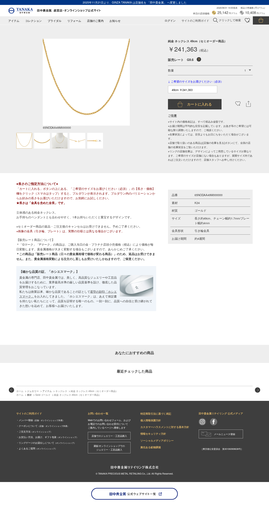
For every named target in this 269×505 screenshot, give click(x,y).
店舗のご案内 (95, 21)
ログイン (170, 20)
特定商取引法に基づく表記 (155, 413)
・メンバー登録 (40, 420)
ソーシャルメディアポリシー (157, 440)
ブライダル (54, 21)
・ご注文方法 (34, 431)
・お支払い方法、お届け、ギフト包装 (47, 437)
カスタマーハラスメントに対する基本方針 (164, 427)
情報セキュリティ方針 (153, 433)
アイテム (13, 21)
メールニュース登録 (224, 434)
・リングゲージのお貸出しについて (46, 442)
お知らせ (115, 21)
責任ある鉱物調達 (150, 447)
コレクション (33, 21)
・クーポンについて (42, 425)
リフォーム (74, 21)
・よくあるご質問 (36, 448)
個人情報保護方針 (150, 420)
